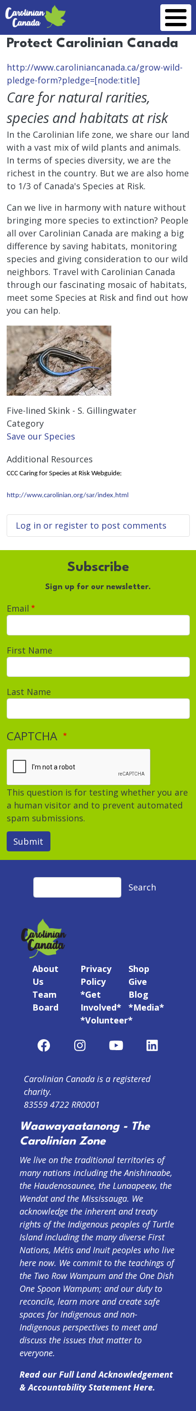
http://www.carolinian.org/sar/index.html (67, 495)
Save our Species (41, 436)
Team (44, 994)
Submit (28, 841)
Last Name (29, 691)
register (71, 525)
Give (137, 981)
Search (142, 887)
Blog (138, 994)
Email (18, 608)
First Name (29, 650)
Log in (28, 525)
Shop (138, 968)
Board (45, 1007)
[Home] (36, 10)
